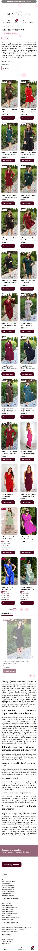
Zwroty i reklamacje (7, 895)
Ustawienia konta (6, 941)
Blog (2, 879)
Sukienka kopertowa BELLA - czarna (12, 929)
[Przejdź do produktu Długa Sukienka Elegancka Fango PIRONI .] (28, 307)
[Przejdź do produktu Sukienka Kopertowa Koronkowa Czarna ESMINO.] (9, 265)
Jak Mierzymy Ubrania (8, 885)
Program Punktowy (7, 889)
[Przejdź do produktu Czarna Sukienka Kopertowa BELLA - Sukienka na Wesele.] (19, 639)
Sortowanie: (5, 64)
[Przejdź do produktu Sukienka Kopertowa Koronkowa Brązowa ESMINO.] (9, 222)
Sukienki (12, 26)
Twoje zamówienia (7, 939)
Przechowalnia (6, 943)
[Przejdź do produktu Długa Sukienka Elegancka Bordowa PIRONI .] (9, 350)
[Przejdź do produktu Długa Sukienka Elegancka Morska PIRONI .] (28, 393)
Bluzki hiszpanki (6, 915)
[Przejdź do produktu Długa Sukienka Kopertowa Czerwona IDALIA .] (9, 478)
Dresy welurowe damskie (9, 907)
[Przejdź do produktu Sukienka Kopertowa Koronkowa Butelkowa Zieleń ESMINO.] (28, 179)
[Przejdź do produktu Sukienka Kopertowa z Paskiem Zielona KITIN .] (9, 521)
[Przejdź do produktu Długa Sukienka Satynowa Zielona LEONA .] (28, 571)
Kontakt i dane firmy (7, 887)
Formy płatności (6, 883)
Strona (13, 75)
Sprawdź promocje (11, 865)
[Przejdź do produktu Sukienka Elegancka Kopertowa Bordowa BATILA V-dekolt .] (9, 307)
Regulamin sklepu (6, 893)
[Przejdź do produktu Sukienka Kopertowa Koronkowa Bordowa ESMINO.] (28, 222)
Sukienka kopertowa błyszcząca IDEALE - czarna (16, 927)
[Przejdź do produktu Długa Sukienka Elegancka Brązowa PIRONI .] (9, 393)
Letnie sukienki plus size (9, 913)
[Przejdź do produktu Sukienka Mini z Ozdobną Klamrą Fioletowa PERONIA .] (28, 521)
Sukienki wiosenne (7, 911)
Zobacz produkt (8, 118)
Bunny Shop (4, 26)
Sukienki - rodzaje (21, 26)
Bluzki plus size (6, 903)
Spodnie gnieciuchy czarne (9, 931)
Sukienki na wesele (7, 909)
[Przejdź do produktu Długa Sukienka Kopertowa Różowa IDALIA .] (28, 436)
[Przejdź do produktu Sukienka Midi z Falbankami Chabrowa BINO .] (9, 571)
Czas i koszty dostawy (8, 881)
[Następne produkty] (21, 609)
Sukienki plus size (6, 905)
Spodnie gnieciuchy (7, 919)
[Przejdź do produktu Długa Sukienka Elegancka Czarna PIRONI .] (28, 350)
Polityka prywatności (7, 891)
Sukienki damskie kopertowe (10, 917)
